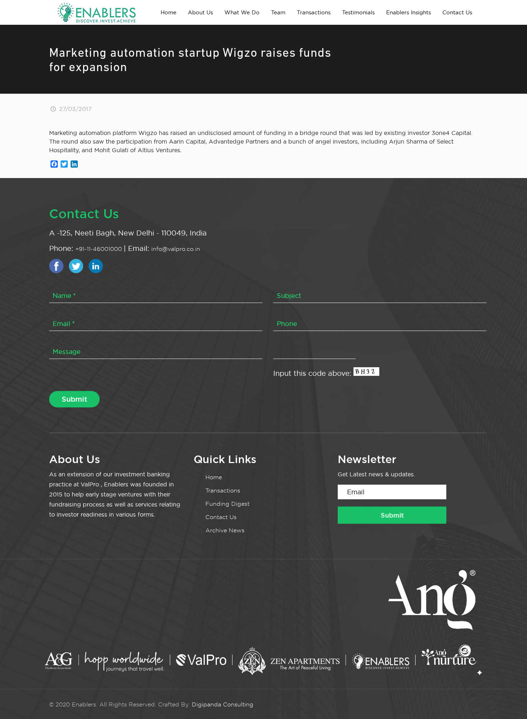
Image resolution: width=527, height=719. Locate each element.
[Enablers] (96, 12)
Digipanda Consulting (222, 704)
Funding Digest (227, 504)
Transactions (222, 490)
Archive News (224, 530)
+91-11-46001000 (99, 249)
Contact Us (221, 517)
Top (510, 702)
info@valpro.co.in (175, 249)
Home (213, 477)
